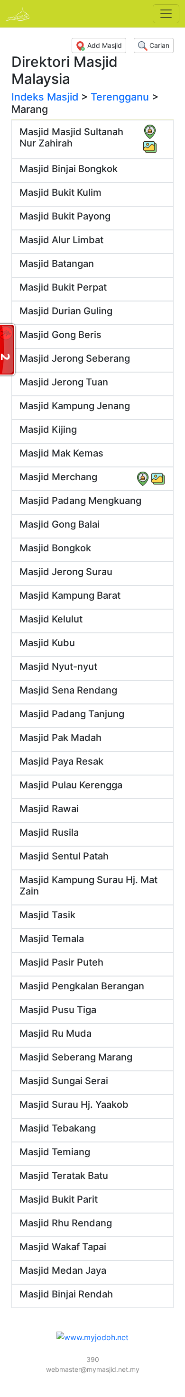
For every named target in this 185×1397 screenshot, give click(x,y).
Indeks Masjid (44, 97)
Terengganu (120, 97)
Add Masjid (103, 45)
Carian (158, 45)
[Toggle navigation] (166, 13)
